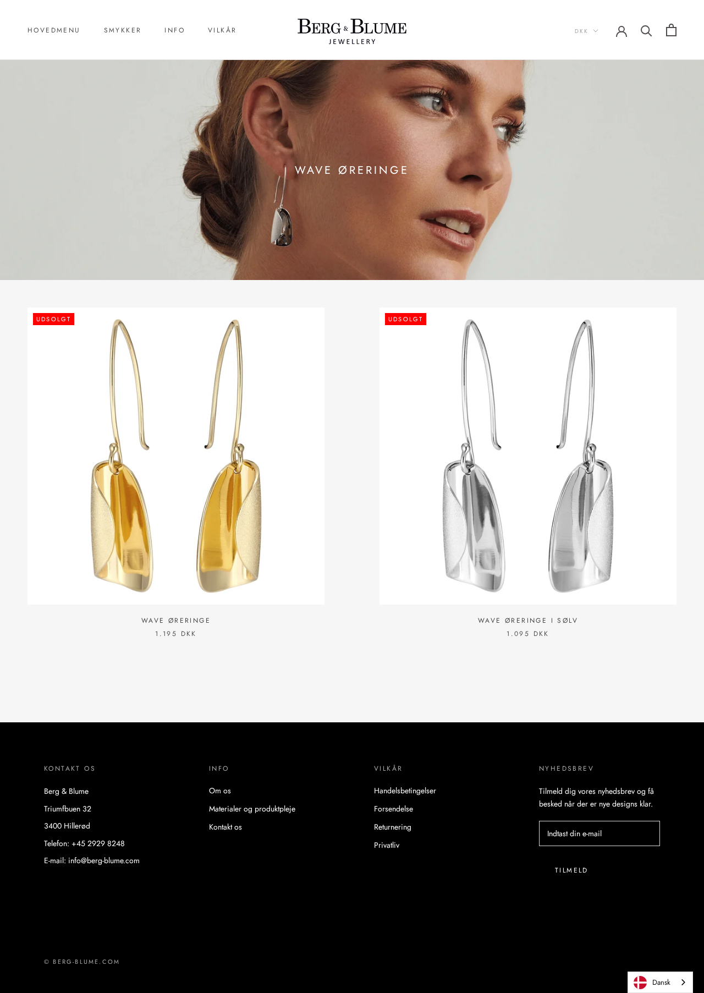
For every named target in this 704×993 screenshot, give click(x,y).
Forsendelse (393, 808)
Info (174, 30)
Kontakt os (225, 826)
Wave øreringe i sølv (528, 621)
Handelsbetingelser (405, 790)
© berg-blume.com (82, 961)
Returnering (392, 826)
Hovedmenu (54, 30)
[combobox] (660, 982)
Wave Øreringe (176, 621)
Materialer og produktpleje (252, 808)
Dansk (661, 982)
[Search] (646, 30)
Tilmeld (571, 870)
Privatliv (386, 845)
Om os (220, 790)
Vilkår (222, 30)
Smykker (123, 30)
